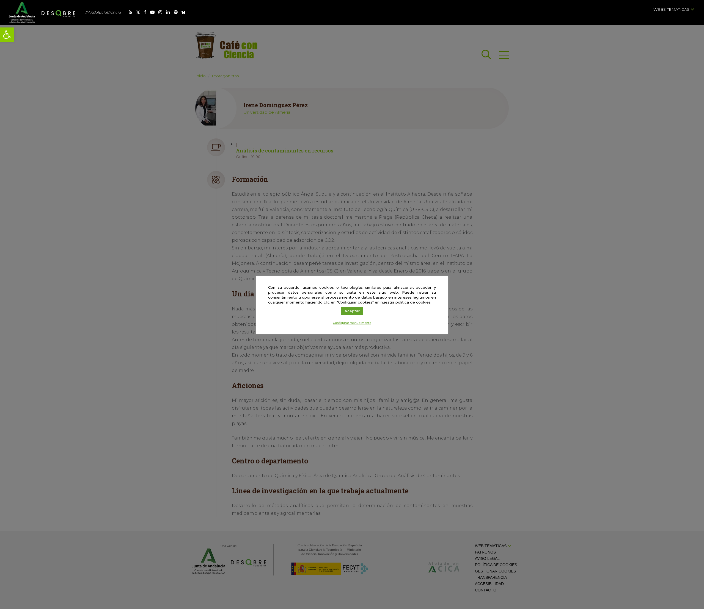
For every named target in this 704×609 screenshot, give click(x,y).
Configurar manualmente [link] (352, 323)
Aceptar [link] (352, 311)
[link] (7, 34)
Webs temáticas (672, 9)
